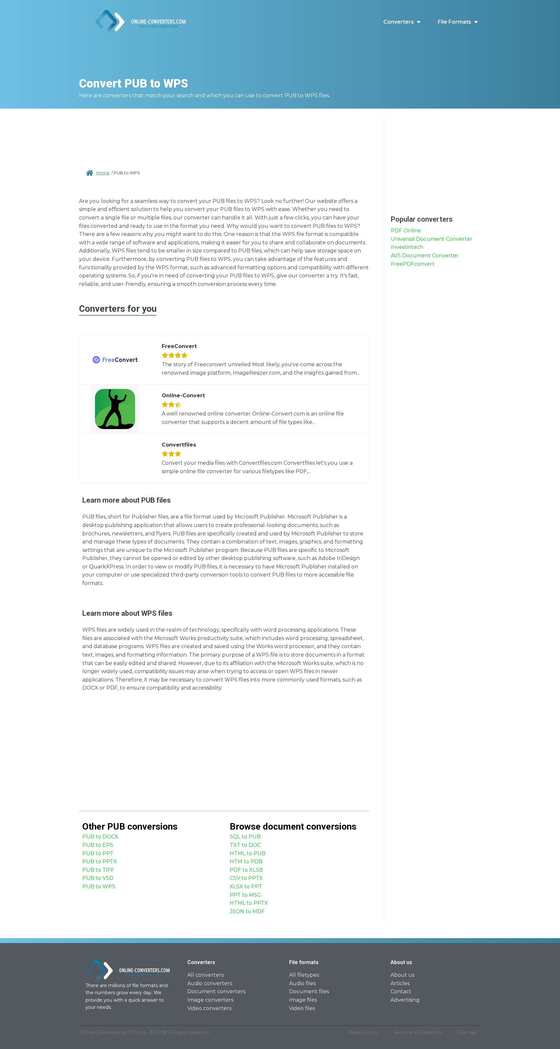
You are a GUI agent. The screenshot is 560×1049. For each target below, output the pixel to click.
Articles (400, 983)
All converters (205, 975)
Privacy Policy (363, 1032)
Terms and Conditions (417, 1032)
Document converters (216, 991)
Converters (398, 22)
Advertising (405, 1000)
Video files (302, 1008)
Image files (303, 1000)
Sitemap (466, 1032)
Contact (401, 991)
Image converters (210, 1000)
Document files (309, 991)
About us (402, 975)
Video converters (209, 1008)
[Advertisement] (224, 136)
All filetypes (304, 975)
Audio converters (209, 983)
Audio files (302, 983)
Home (103, 172)
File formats (454, 22)
